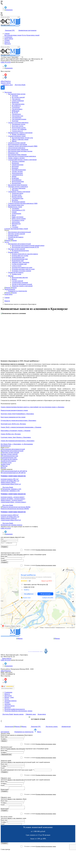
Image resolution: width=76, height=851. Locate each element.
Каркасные (15, 102)
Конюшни (15, 168)
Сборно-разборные (18, 100)
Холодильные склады (18, 127)
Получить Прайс (20, 85)
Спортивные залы (17, 198)
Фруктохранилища (18, 181)
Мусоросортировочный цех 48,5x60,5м (13, 472)
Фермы (14, 176)
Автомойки (15, 208)
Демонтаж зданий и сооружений (22, 286)
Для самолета (16, 99)
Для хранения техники (19, 119)
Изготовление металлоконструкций (19, 232)
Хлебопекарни (16, 213)
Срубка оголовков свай (19, 264)
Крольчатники (16, 183)
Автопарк (7, 704)
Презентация (9, 726)
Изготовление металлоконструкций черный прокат (28, 245)
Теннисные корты (17, 193)
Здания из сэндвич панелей (16, 143)
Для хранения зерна (18, 104)
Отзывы (7, 40)
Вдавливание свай (18, 260)
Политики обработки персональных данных (46, 549)
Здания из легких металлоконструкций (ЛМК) (22, 146)
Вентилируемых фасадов (20, 277)
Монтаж (10, 239)
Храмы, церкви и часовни (16, 158)
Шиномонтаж (16, 223)
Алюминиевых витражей (20, 282)
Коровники (15, 163)
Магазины (15, 190)
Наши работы (8, 38)
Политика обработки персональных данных (18, 711)
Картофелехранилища (19, 169)
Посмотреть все (6, 446)
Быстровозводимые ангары (16, 94)
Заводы (14, 225)
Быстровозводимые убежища (17, 154)
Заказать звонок (6, 83)
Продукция (8, 92)
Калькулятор (8, 294)
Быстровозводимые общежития (18, 149)
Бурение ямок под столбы (20, 255)
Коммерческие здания (15, 207)
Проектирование (9, 289)
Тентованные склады (18, 124)
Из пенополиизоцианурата (20, 250)
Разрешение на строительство (17, 291)
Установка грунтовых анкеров (21, 271)
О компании (8, 37)
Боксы (14, 215)
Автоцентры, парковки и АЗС (10, 490)
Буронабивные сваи (18, 257)
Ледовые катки (16, 195)
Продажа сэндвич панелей (16, 233)
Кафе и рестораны (17, 217)
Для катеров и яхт (17, 116)
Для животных (16, 117)
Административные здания (16, 136)
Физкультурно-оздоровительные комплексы (22, 156)
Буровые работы (13, 235)
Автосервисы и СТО (18, 210)
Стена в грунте (16, 265)
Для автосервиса (17, 109)
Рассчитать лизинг (52, 726)
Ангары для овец (17, 171)
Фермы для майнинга (18, 134)
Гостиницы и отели (18, 220)
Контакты (7, 43)
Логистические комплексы (16, 148)
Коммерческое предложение (27, 30)
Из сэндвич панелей (18, 97)
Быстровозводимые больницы (17, 185)
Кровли (14, 279)
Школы (14, 141)
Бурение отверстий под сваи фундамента (25, 254)
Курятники (15, 178)
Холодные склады (17, 126)
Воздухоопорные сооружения (17, 144)
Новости (7, 42)
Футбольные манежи (18, 201)
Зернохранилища (17, 173)
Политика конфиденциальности (14, 709)
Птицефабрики (16, 180)
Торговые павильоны (18, 188)
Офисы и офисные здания (20, 139)
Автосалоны (16, 222)
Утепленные (16, 107)
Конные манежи (17, 196)
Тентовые (15, 95)
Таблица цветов (9, 706)
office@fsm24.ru (6, 81)
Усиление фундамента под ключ (22, 267)
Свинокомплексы (17, 175)
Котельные (15, 166)
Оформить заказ (7, 85)
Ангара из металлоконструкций (22, 284)
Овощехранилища (17, 164)
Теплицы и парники (18, 161)
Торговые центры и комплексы (18, 186)
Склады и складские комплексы (18, 122)
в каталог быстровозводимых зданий (16, 228)
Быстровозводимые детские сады (22, 137)
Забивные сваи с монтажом (20, 262)
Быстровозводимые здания (12, 35)
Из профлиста (16, 105)
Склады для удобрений (19, 129)
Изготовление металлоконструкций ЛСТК (25, 247)
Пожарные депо (13, 153)
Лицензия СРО (10, 30)
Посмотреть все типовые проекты (11, 525)
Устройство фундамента (15, 237)
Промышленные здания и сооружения (20, 132)
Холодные (15, 121)
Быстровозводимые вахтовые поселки (20, 151)
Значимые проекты (10, 700)
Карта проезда (6, 658)
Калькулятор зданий (33, 35)
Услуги (24, 35)
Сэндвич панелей (17, 281)
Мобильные (15, 111)
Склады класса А (17, 131)
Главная (6, 33)
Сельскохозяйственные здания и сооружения (22, 159)
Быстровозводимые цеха (16, 205)
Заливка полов (16, 274)
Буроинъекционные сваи (20, 259)
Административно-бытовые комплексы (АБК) (23, 203)
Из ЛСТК (15, 112)
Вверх (39, 732)
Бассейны (15, 200)
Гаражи (14, 212)
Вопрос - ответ (9, 697)
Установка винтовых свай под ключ (23, 269)
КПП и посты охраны (19, 218)
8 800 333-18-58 (6, 62)
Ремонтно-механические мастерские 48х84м (15, 508)
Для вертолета (16, 114)
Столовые (15, 227)
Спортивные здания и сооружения (19, 191)
